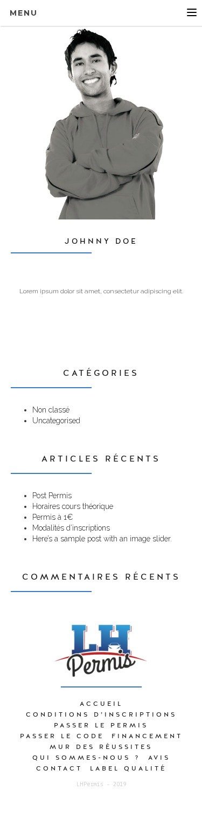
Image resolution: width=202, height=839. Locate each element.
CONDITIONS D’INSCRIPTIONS (101, 714)
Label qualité (128, 768)
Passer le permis (101, 725)
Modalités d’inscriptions (71, 528)
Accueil (101, 703)
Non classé (50, 409)
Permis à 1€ (52, 517)
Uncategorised (56, 420)
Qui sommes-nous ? (86, 757)
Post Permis (52, 495)
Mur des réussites (101, 746)
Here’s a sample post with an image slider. (102, 538)
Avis (159, 757)
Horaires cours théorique (72, 506)
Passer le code (62, 736)
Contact (59, 768)
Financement (147, 736)
